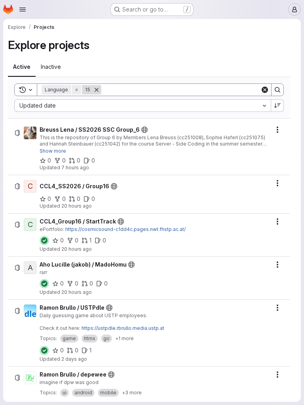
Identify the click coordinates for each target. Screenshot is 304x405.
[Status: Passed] (44, 240)
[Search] (277, 89)
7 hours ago (75, 167)
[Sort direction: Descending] (277, 105)
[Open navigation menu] (22, 9)
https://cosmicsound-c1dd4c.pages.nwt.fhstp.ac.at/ (125, 229)
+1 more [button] (124, 338)
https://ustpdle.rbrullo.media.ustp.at (123, 328)
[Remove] (96, 90)
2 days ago (74, 359)
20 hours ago (76, 206)
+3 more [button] (132, 393)
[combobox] (142, 105)
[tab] (22, 67)
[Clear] (265, 90)
